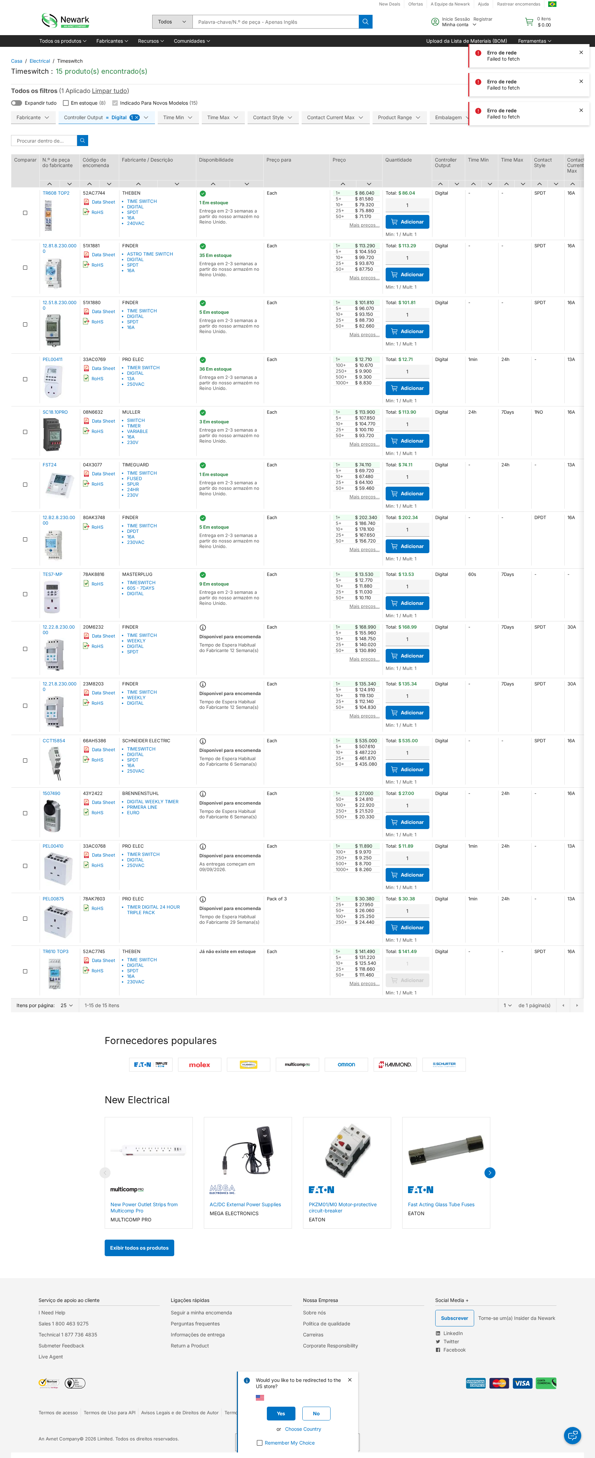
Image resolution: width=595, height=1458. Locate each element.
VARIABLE (137, 431)
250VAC (136, 384)
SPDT (132, 212)
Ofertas (415, 4)
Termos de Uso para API (109, 1412)
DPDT (133, 531)
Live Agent (51, 1356)
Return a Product (190, 1345)
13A (131, 378)
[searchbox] (275, 22)
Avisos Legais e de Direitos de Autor (180, 1412)
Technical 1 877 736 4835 (68, 1334)
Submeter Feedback (61, 1345)
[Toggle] (16, 103)
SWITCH (136, 420)
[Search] (366, 22)
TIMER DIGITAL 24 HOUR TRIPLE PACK (153, 909)
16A (131, 217)
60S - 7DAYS (140, 588)
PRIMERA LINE (142, 807)
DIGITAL (135, 206)
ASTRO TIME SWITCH (150, 254)
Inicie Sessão (456, 19)
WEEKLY (136, 640)
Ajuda (483, 4)
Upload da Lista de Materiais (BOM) (466, 41)
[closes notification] (581, 23)
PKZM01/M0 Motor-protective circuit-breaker (343, 1207)
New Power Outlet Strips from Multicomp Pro (144, 1207)
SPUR (133, 484)
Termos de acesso (58, 1412)
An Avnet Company (59, 1438)
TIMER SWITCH (143, 367)
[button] (62, 41)
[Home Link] (65, 21)
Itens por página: (36, 1005)
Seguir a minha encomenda (201, 1312)
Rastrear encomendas (518, 4)
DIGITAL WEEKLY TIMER (152, 801)
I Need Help (52, 1312)
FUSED (134, 478)
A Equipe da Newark (450, 4)
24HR (133, 489)
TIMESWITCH (141, 582)
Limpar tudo (109, 90)
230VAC (136, 542)
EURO (133, 812)
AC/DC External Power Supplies (245, 1204)
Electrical (40, 61)
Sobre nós (314, 1312)
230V (132, 442)
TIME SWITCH (142, 201)
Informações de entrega (198, 1334)
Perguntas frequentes (195, 1323)
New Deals (389, 4)
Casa (16, 61)
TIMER (133, 425)
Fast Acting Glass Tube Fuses (441, 1204)
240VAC (136, 223)
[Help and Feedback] (572, 1435)
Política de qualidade (326, 1323)
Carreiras (313, 1334)
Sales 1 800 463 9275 (63, 1323)
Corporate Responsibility (330, 1345)
